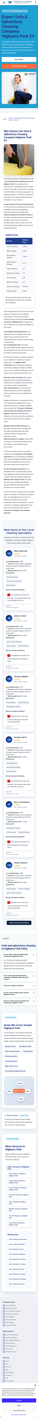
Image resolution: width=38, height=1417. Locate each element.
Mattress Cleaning (11, 1325)
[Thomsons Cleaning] (20, 2)
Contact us (9, 1375)
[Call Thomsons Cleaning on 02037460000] (35, 2)
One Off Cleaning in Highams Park (18, 1217)
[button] (35, 1385)
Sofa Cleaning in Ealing (16, 1269)
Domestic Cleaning (11, 1308)
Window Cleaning (11, 1319)
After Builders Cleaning (12, 1340)
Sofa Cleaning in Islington (17, 1274)
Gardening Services (11, 1346)
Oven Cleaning (10, 1317)
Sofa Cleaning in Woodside (18, 1239)
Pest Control (9, 1349)
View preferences (19, 1410)
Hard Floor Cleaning (11, 1337)
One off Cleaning (11, 1305)
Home (7, 1361)
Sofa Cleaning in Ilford (16, 1249)
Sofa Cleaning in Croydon (17, 1264)
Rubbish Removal (11, 1351)
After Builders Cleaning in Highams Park (17, 1175)
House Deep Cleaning (12, 1334)
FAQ (7, 1364)
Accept (19, 1400)
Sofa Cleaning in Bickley (17, 1244)
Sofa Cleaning (10, 1322)
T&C (7, 1378)
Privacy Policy (14, 1414)
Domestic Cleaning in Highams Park (19, 1196)
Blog (7, 1369)
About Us (8, 1367)
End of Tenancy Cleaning (13, 1311)
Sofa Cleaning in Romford (17, 1259)
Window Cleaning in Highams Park (18, 1210)
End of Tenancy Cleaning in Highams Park (18, 1189)
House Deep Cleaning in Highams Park (17, 1224)
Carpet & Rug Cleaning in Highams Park (17, 1182)
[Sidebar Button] (4, 2)
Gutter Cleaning (10, 1343)
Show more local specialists (19, 923)
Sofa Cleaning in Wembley (17, 1279)
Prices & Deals (10, 1372)
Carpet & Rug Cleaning (12, 1314)
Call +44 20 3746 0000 (19, 66)
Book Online (19, 59)
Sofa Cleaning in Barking (17, 1254)
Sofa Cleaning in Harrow (17, 1284)
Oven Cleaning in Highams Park (17, 1203)
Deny (19, 1405)
